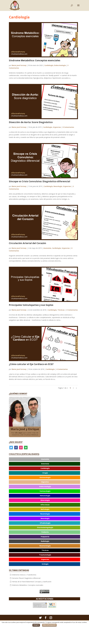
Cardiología (48, 65)
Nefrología (45, 509)
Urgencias (57, 127)
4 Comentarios (62, 369)
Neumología (45, 514)
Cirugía (45, 473)
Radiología (45, 541)
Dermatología (45, 477)
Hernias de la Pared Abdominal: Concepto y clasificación (31, 582)
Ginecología (45, 500)
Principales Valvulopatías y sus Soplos (31, 304)
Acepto (36, 625)
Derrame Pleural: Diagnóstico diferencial (26, 578)
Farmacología (45, 491)
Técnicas (61, 310)
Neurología (58, 186)
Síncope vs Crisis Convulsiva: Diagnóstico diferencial (39, 181)
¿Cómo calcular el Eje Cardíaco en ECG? (31, 364)
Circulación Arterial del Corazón (27, 243)
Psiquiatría (45, 537)
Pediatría (45, 532)
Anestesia (45, 464)
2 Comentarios (72, 310)
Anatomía (47, 248)
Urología (45, 564)
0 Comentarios (68, 127)
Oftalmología (45, 523)
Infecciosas (45, 505)
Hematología (45, 496)
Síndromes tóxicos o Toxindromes (24, 575)
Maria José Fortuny (19, 65)
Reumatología (45, 546)
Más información (49, 625)
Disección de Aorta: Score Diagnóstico (31, 122)
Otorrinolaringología (45, 527)
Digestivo (45, 482)
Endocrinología (60, 65)
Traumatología (45, 555)
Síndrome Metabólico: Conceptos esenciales (34, 60)
